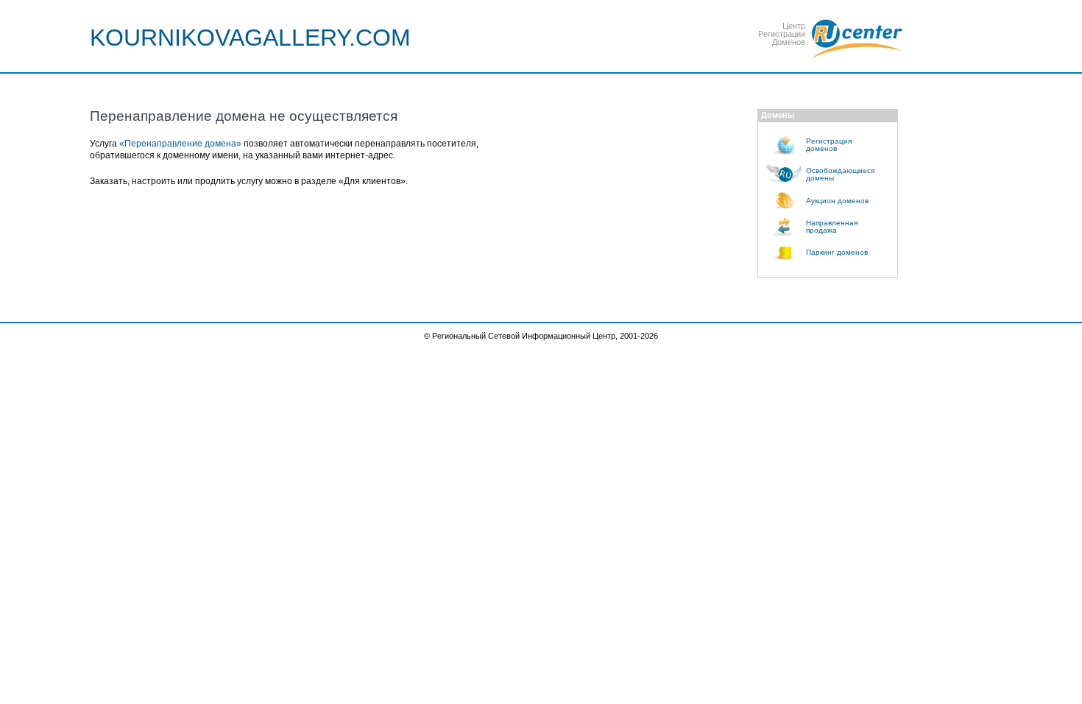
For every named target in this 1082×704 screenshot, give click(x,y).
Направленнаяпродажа (832, 226)
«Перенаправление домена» (180, 143)
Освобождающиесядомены (840, 174)
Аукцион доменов (837, 201)
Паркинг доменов (837, 252)
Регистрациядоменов (829, 144)
